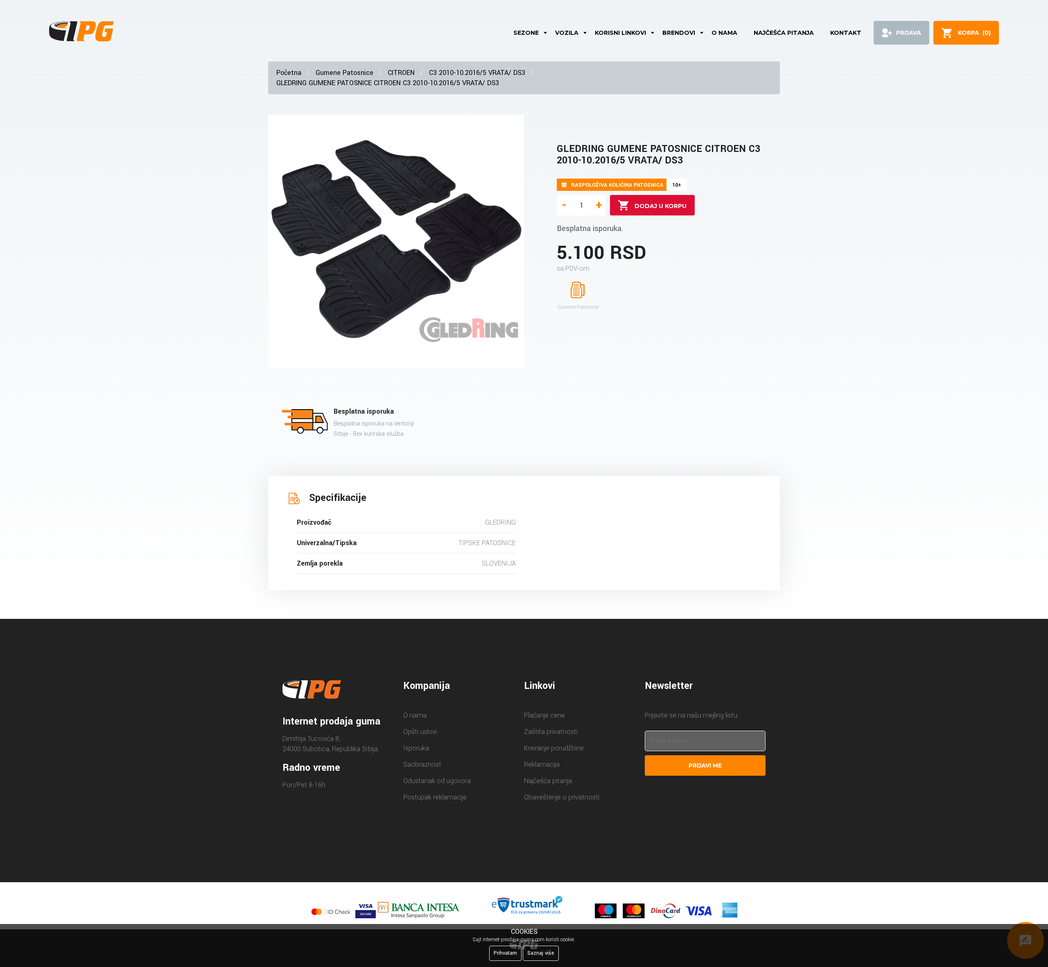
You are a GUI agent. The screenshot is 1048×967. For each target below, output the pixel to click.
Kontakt (845, 32)
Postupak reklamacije (435, 797)
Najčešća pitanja (784, 32)
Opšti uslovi (420, 731)
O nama (724, 32)
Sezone (526, 32)
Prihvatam (505, 953)
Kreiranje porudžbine (554, 748)
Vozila (566, 32)
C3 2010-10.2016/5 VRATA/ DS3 (477, 72)
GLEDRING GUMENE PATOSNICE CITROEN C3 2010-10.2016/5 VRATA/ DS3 (387, 83)
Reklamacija (542, 764)
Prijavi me (705, 765)
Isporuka (416, 748)
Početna (288, 72)
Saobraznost (422, 764)
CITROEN (401, 72)
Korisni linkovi (620, 32)
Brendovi (678, 32)
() (974, 32)
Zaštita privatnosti (551, 731)
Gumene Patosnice (344, 72)
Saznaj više (540, 953)
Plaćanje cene (544, 715)
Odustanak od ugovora (437, 781)
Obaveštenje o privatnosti (561, 797)
